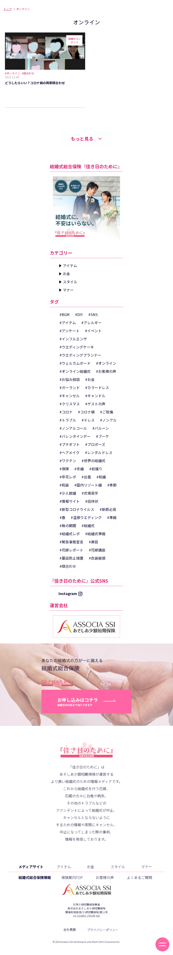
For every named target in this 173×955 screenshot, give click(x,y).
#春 (62, 517)
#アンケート (69, 330)
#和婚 (101, 477)
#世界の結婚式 (93, 460)
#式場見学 (90, 493)
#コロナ (66, 412)
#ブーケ (102, 436)
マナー (68, 290)
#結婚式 (88, 525)
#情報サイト (69, 501)
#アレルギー (91, 322)
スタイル (70, 281)
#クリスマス (69, 403)
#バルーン (100, 428)
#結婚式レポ (69, 533)
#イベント (93, 330)
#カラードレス (97, 387)
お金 (66, 273)
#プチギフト (69, 444)
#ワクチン (67, 460)
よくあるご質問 (139, 877)
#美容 (93, 541)
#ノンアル (108, 420)
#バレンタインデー (75, 436)
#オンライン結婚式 (75, 371)
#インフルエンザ (73, 338)
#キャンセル (69, 395)
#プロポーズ (95, 444)
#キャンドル (95, 395)
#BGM (64, 314)
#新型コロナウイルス (76, 509)
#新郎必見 (108, 509)
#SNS (93, 314)
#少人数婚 (67, 493)
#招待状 (91, 501)
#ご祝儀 (106, 412)
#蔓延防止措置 (71, 558)
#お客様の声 (106, 371)
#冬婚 (79, 468)
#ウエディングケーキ (76, 347)
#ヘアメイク (69, 452)
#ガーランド (69, 387)
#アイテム (67, 322)
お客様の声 (105, 877)
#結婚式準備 (95, 533)
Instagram (68, 593)
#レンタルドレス (98, 452)
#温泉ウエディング (86, 517)
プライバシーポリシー (102, 929)
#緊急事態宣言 (71, 541)
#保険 (64, 468)
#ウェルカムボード (75, 363)
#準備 (111, 517)
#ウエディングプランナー (80, 355)
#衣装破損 (97, 558)
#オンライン (106, 363)
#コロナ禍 (86, 412)
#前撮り (95, 468)
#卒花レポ (67, 477)
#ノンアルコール (73, 428)
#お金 (90, 379)
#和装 (64, 485)
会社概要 (69, 929)
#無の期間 (67, 525)
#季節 (112, 485)
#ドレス (88, 420)
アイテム (70, 265)
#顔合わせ (67, 566)
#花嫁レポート (71, 550)
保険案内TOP (72, 877)
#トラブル (67, 420)
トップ (8, 9)
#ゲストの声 (95, 403)
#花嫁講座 (97, 550)
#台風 (86, 477)
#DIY (79, 314)
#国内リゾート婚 (88, 485)
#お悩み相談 (69, 379)
